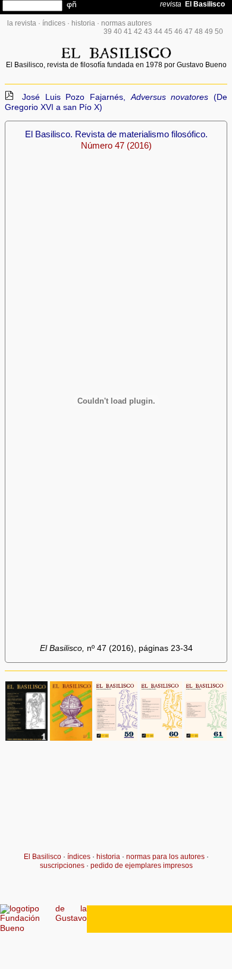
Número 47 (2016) (116, 145)
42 (138, 31)
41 (128, 31)
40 (118, 31)
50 (219, 31)
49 (209, 31)
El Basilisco (42, 856)
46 (178, 31)
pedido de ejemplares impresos (141, 865)
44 (158, 31)
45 (168, 31)
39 (108, 31)
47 (188, 31)
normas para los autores (165, 856)
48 (199, 31)
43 (148, 31)
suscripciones (62, 865)
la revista (21, 23)
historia (83, 23)
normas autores (126, 23)
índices (53, 23)
